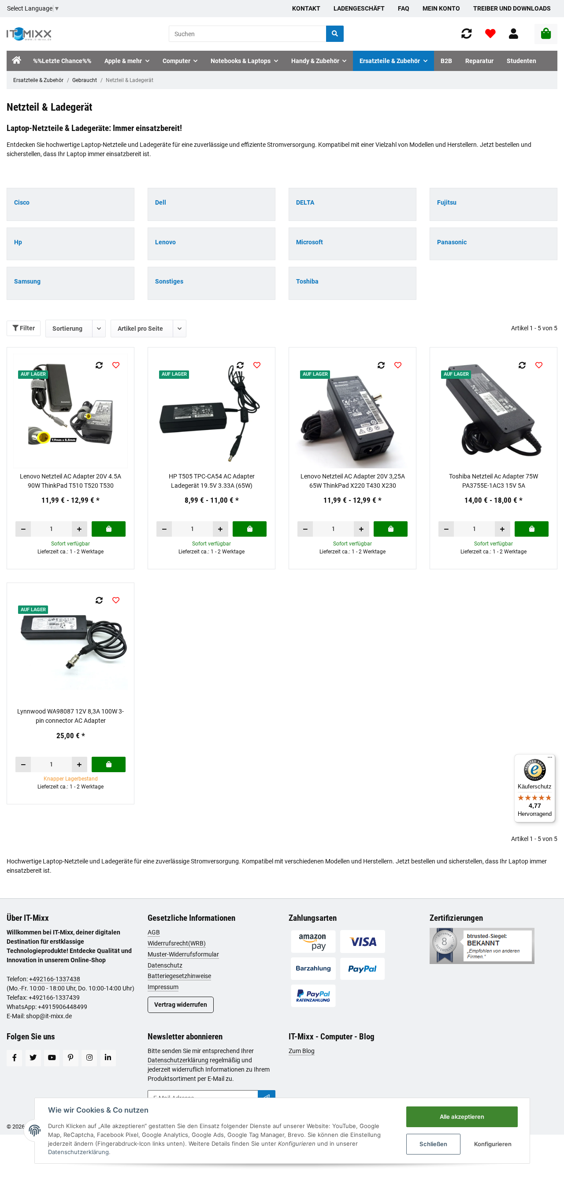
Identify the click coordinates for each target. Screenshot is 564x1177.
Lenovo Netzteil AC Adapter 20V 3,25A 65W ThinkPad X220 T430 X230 (353, 481)
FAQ (403, 8)
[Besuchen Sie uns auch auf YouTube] (51, 1058)
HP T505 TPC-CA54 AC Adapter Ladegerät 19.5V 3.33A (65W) (212, 481)
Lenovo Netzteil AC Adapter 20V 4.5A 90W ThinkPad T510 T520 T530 (70, 481)
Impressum (163, 986)
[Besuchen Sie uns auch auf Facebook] (14, 1058)
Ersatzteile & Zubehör (38, 80)
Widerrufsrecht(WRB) (177, 943)
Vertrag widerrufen (180, 1004)
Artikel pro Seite (140, 328)
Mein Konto (441, 8)
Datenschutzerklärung (178, 1060)
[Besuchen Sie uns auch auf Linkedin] (108, 1058)
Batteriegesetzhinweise (179, 975)
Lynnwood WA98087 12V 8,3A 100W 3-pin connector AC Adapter (70, 716)
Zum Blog (302, 1050)
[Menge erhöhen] (79, 529)
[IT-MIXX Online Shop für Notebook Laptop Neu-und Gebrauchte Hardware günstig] (29, 34)
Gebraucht (84, 80)
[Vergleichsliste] (467, 34)
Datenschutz (165, 965)
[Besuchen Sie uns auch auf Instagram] (89, 1058)
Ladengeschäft (359, 8)
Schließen (433, 1143)
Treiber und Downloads (512, 8)
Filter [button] (27, 328)
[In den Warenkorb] (109, 529)
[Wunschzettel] (490, 34)
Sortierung (67, 328)
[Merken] (116, 365)
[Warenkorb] (545, 34)
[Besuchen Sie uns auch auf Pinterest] (70, 1058)
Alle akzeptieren (462, 1116)
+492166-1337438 (54, 979)
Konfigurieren (493, 1143)
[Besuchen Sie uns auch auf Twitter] (33, 1058)
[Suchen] (335, 34)
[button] (513, 34)
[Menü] (550, 759)
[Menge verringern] (23, 529)
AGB (154, 932)
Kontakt (306, 8)
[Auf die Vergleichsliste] (99, 365)
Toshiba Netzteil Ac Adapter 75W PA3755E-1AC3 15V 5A (493, 481)
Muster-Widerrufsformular (183, 954)
